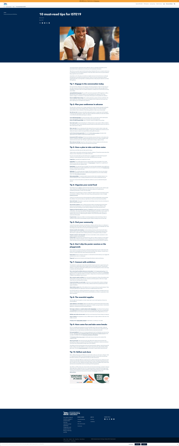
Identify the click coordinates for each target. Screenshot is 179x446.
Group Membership (81, 419)
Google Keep (72, 161)
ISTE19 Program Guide (78, 120)
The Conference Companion (80, 173)
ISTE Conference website (94, 133)
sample (92, 155)
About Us (92, 417)
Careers (64, 439)
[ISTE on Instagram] (109, 419)
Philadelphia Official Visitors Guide (77, 337)
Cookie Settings (131, 444)
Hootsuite (85, 209)
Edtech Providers (159, 3)
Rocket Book (93, 308)
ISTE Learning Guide (77, 117)
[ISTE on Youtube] (111, 419)
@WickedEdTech (73, 372)
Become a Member (81, 417)
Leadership (92, 421)
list (89, 210)
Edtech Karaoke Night (83, 348)
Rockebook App (106, 167)
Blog (13, 6)
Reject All (137, 444)
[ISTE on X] (107, 419)
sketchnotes (74, 310)
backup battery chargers (81, 320)
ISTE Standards (146, 3)
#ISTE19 (75, 97)
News (67, 439)
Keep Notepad (92, 162)
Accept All (144, 444)
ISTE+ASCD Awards (81, 423)
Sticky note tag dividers (74, 176)
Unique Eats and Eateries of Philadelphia (90, 334)
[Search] (174, 4)
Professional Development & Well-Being (10, 14)
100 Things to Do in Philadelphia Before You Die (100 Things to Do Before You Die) (89, 333)
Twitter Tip (90, 240)
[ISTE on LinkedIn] (114, 419)
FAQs (73, 439)
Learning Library (152, 3)
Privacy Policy (77, 439)
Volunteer (79, 421)
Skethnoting (72, 171)
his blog (95, 370)
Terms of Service (82, 439)
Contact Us (70, 439)
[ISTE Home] (5, 4)
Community (80, 426)
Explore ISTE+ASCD (139, 3)
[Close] (177, 444)
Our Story (92, 419)
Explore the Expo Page (101, 271)
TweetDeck (91, 209)
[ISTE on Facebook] (105, 419)
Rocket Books (72, 166)
